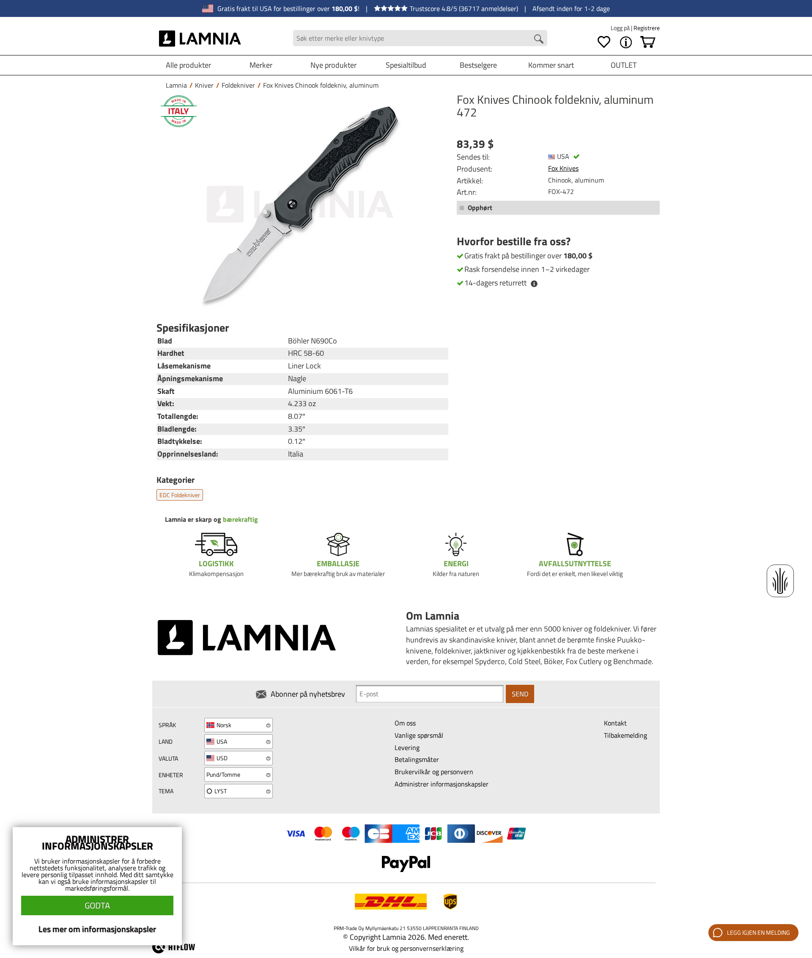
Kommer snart (551, 65)
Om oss (405, 723)
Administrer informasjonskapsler (441, 784)
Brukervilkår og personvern (434, 772)
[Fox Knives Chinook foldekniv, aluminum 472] (300, 204)
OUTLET (623, 65)
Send (520, 694)
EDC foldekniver (179, 494)
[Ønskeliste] (604, 42)
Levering (407, 747)
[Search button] (538, 39)
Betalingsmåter (417, 759)
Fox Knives (563, 168)
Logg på (621, 27)
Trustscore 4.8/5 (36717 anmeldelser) (464, 8)
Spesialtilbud (406, 65)
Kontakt (615, 723)
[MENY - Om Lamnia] (626, 42)
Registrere (647, 27)
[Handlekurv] (648, 42)
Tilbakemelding (625, 735)
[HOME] (200, 38)
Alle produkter (188, 65)
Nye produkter (333, 65)
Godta (97, 905)
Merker (261, 65)
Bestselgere (478, 65)
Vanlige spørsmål (419, 735)
